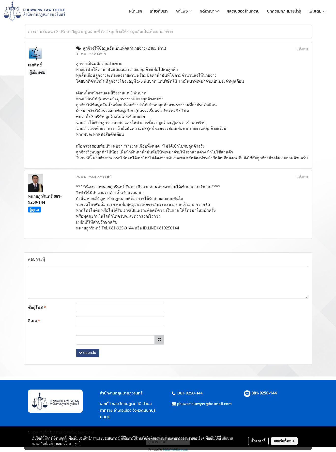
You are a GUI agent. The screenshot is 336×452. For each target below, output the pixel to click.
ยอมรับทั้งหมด (284, 441)
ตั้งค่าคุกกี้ (258, 441)
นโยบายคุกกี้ (71, 443)
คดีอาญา (207, 11)
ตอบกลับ (89, 352)
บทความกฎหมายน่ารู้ (284, 11)
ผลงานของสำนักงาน (243, 11)
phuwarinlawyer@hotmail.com (204, 404)
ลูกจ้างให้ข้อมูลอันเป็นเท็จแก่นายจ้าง (142, 31)
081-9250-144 (263, 393)
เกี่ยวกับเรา (159, 11)
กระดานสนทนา (41, 31)
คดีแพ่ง (182, 11)
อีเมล (34, 320)
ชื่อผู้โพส (37, 307)
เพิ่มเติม (315, 11)
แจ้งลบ (302, 49)
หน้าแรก (135, 11)
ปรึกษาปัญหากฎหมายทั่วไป (83, 31)
